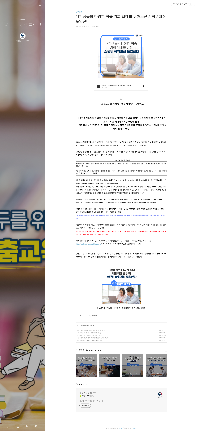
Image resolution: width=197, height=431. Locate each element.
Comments (81, 384)
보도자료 (79, 12)
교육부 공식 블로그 (22, 25)
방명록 (18, 426)
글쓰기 (9, 426)
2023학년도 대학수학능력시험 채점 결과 (88, 335)
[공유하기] (84, 315)
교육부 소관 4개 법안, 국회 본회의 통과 (88, 333)
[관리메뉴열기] (193, 4)
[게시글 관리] (87, 315)
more (165, 351)
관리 (36, 426)
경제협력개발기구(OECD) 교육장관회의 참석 (89, 340)
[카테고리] (5, 4)
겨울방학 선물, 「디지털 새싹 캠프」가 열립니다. (90, 330)
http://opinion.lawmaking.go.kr (88, 244)
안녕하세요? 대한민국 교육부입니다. (91, 401)
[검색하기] (40, 5)
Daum (121, 428)
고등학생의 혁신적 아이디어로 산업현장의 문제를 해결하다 (93, 338)
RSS (27, 426)
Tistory (134, 428)
